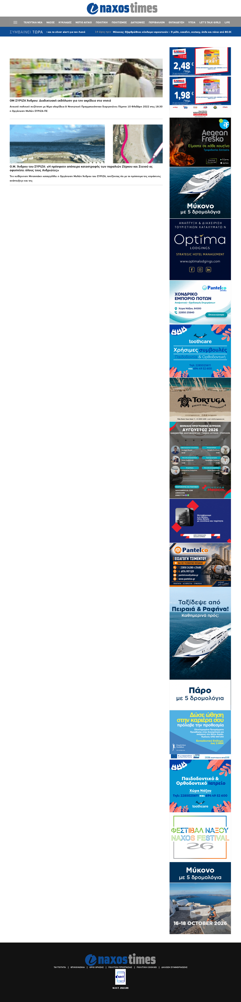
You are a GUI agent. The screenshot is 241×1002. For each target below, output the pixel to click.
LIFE (227, 22)
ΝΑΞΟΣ (50, 22)
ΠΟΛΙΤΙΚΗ (102, 22)
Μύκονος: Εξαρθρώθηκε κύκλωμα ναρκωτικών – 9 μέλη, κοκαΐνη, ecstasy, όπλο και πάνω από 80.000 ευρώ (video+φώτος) (154, 32)
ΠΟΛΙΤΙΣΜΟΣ (119, 22)
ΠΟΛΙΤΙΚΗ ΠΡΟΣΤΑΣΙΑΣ (120, 967)
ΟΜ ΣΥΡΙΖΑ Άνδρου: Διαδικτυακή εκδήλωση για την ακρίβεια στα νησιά (60, 100)
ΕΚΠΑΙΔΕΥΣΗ (176, 22)
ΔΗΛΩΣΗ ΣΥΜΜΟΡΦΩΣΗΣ (174, 967)
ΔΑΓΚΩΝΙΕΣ (138, 22)
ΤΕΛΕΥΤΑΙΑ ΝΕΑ (33, 22)
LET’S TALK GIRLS (210, 22)
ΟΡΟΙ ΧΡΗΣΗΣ (96, 967)
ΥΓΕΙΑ (191, 22)
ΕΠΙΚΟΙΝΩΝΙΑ (78, 967)
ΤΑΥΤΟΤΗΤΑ (60, 967)
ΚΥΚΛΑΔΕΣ (65, 22)
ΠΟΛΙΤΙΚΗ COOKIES (147, 967)
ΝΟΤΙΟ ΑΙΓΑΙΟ (84, 22)
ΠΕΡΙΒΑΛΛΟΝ (157, 22)
